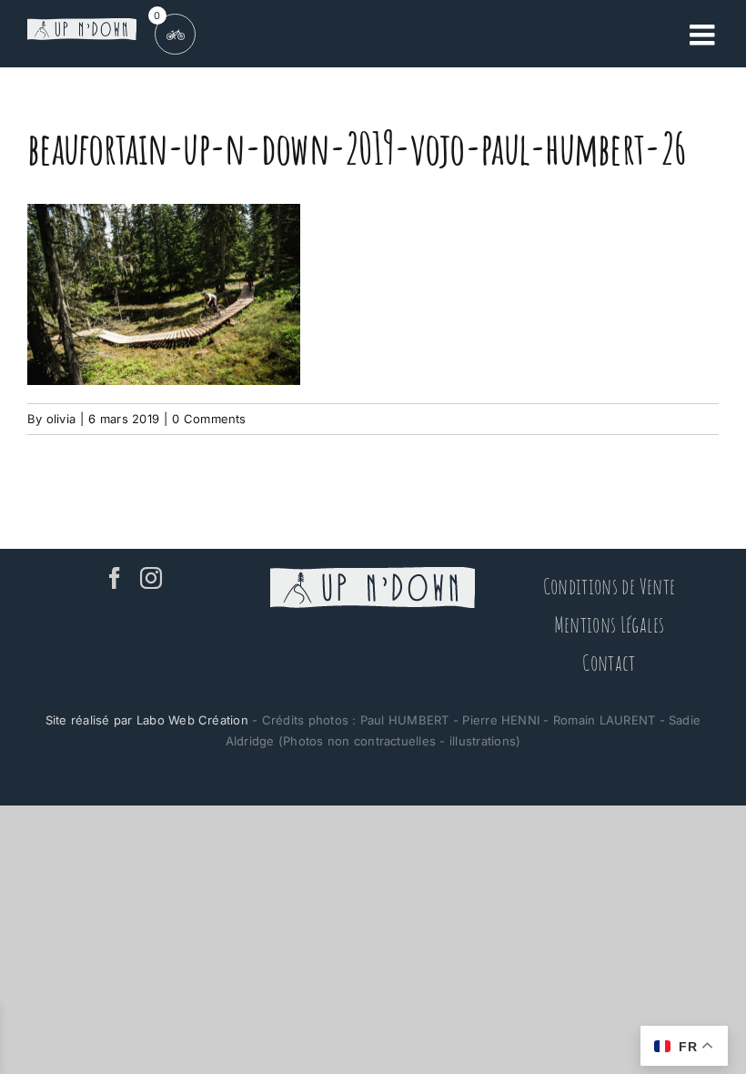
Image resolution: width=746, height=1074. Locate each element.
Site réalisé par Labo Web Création (146, 720)
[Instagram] (151, 578)
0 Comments (209, 418)
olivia (61, 418)
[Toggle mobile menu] (704, 34)
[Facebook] (115, 578)
